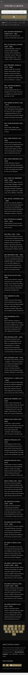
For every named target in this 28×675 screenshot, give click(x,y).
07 (15, 629)
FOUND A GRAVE (14, 6)
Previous (11, 626)
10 (6, 631)
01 (16, 626)
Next (21, 631)
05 (8, 629)
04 (5, 629)
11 (9, 631)
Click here (15, 654)
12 (13, 631)
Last (14, 634)
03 (23, 626)
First (5, 626)
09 (23, 629)
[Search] (14, 17)
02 (19, 626)
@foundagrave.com (16, 665)
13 (17, 631)
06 (12, 629)
